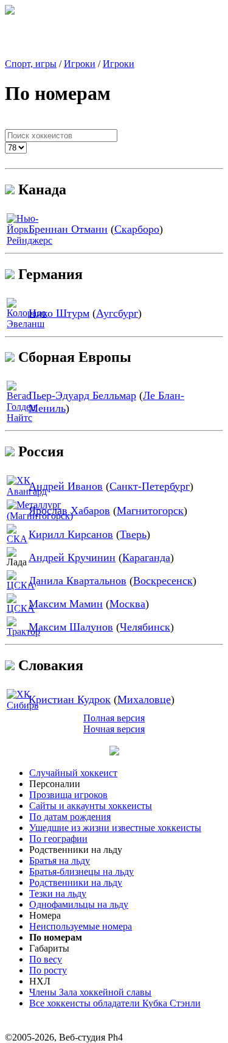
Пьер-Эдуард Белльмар (82, 395)
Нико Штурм (59, 313)
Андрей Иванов (66, 486)
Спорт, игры (31, 63)
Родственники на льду (75, 882)
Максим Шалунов (71, 627)
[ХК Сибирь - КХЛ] (22, 705)
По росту (48, 970)
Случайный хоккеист (73, 773)
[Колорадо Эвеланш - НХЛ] (26, 324)
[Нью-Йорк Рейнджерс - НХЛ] (29, 240)
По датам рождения (70, 816)
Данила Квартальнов (77, 581)
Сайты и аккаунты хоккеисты (90, 806)
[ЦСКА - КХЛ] (21, 585)
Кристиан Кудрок (70, 699)
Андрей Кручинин (72, 557)
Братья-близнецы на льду (81, 871)
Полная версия (114, 718)
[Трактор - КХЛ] (23, 631)
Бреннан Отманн (68, 229)
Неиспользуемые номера (80, 926)
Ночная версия (114, 729)
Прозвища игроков (68, 795)
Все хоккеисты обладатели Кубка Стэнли (115, 1003)
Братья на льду (59, 860)
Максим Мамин (66, 604)
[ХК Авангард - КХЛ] (27, 491)
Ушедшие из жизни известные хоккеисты (115, 827)
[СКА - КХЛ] (17, 539)
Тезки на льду (57, 893)
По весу (45, 959)
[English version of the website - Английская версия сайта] (10, 11)
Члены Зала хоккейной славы (90, 992)
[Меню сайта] (114, 752)
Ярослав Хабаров (69, 510)
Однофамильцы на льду (78, 904)
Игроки (79, 63)
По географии (58, 838)
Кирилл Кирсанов (71, 534)
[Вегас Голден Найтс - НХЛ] (21, 417)
